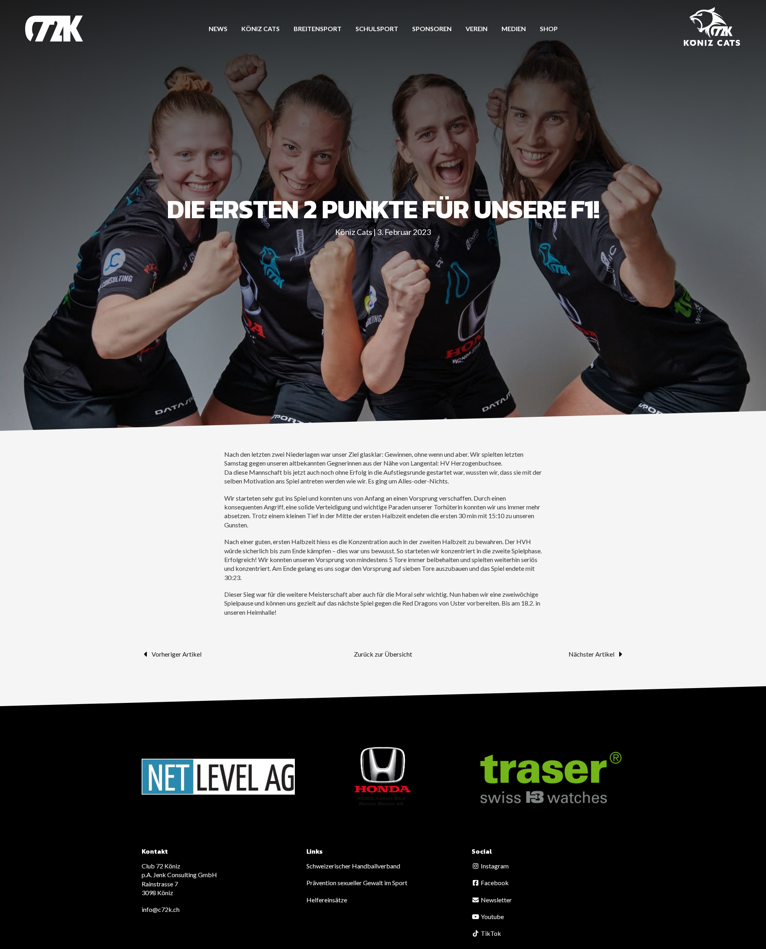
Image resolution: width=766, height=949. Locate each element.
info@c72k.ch (161, 909)
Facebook (494, 882)
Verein (477, 28)
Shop (549, 28)
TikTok (490, 933)
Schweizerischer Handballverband (353, 866)
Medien (513, 28)
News (218, 28)
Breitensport (318, 28)
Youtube (492, 916)
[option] (218, 777)
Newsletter (496, 900)
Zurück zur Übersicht (383, 654)
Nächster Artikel (591, 654)
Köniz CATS (260, 28)
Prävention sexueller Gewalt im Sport (356, 882)
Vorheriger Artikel (176, 654)
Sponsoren (432, 28)
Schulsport (376, 28)
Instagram (494, 866)
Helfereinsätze (326, 900)
